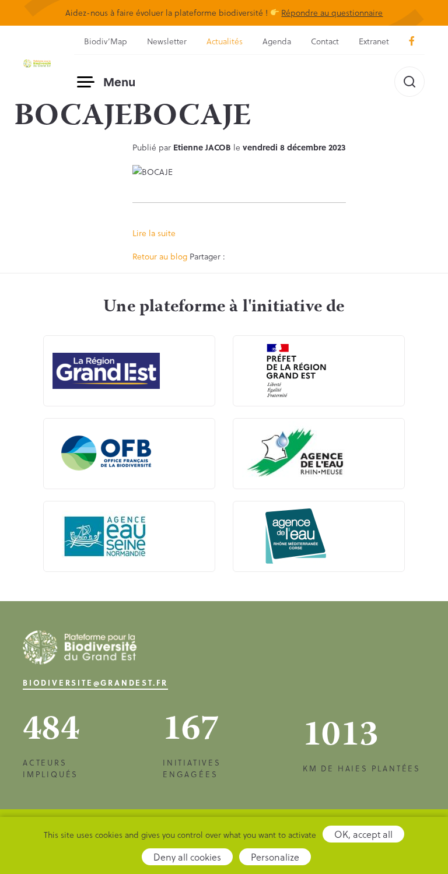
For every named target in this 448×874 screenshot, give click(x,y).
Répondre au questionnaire (332, 12)
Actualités (224, 41)
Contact (325, 41)
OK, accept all (363, 834)
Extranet (374, 41)
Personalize (275, 857)
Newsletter (167, 41)
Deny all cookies (187, 857)
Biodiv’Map (105, 41)
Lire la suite (154, 233)
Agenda (276, 41)
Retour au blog (159, 256)
